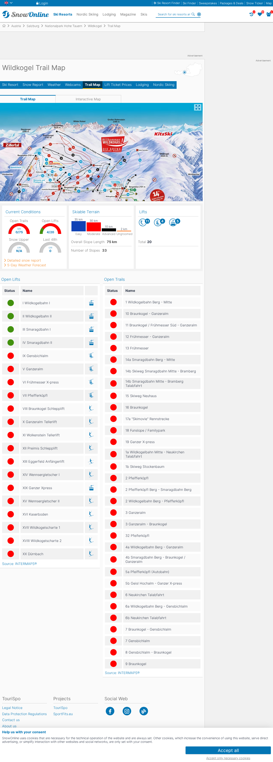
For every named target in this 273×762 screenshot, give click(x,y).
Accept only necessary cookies (228, 758)
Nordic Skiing (163, 84)
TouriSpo (60, 708)
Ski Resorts (62, 14)
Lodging (142, 84)
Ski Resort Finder (168, 3)
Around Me (199, 14)
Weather (54, 84)
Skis (144, 14)
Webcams (73, 84)
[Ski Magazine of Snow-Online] (143, 711)
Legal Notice (12, 708)
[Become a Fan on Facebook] (110, 711)
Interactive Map (88, 99)
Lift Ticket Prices (118, 84)
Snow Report (33, 84)
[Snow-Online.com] (25, 14)
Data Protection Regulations (24, 714)
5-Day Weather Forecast (26, 265)
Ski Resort (10, 84)
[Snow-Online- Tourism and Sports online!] (5, 25)
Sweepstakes (208, 3)
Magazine (128, 14)
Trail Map (92, 84)
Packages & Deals (231, 3)
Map (269, 3)
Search (193, 14)
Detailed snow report (24, 260)
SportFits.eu (63, 714)
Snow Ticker (254, 3)
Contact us (11, 720)
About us (9, 726)
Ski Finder (189, 3)
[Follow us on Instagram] (127, 711)
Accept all (228, 750)
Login (43, 3)
